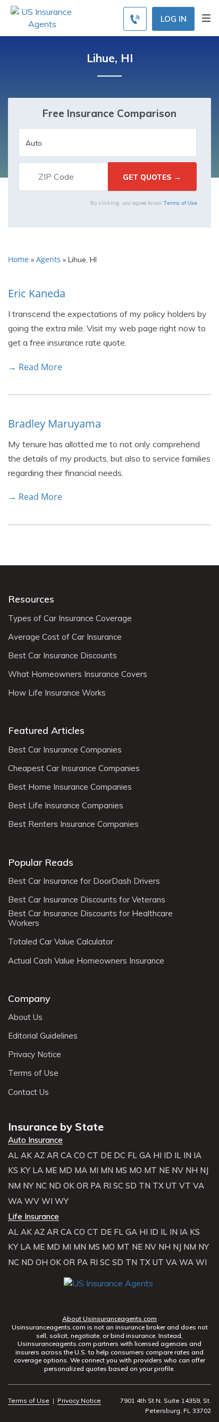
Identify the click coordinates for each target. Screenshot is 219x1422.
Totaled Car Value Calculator (60, 942)
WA (15, 1201)
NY (28, 1186)
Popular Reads (40, 862)
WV (31, 1201)
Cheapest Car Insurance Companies (74, 768)
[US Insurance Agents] (42, 17)
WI (47, 1201)
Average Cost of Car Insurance (65, 637)
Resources (31, 599)
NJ (204, 1170)
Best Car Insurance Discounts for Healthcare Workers (90, 918)
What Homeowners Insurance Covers (77, 674)
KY (25, 1170)
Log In (174, 19)
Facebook (73, 1298)
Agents (48, 259)
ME (51, 1170)
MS (121, 1170)
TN (144, 1186)
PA (95, 1186)
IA (197, 1155)
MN (106, 1170)
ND (55, 1186)
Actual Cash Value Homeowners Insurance (86, 961)
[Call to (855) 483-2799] (135, 19)
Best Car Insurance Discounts (62, 655)
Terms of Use (180, 202)
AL (13, 1155)
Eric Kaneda (36, 293)
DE (106, 1155)
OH (42, 1262)
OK (68, 1186)
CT (92, 1155)
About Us (25, 1017)
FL (132, 1155)
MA (80, 1170)
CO (79, 1155)
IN (187, 1155)
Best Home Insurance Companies (70, 787)
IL (177, 1155)
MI (93, 1170)
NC (41, 1186)
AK (26, 1155)
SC (118, 1186)
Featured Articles (46, 730)
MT (150, 1170)
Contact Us (28, 1092)
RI (107, 1186)
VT (185, 1186)
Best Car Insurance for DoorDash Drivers (84, 881)
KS (13, 1170)
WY (62, 1201)
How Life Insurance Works (57, 693)
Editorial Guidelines (43, 1036)
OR (82, 1186)
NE (164, 1170)
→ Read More (35, 367)
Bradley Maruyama (54, 423)
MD (65, 1170)
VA (198, 1186)
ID (168, 1155)
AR (52, 1155)
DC (119, 1155)
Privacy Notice (34, 1054)
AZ (39, 1155)
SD (131, 1186)
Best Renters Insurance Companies (73, 824)
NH (192, 1170)
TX (158, 1186)
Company (29, 998)
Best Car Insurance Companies (65, 750)
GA (145, 1155)
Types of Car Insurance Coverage (70, 618)
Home (18, 259)
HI (157, 1155)
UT (171, 1186)
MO (135, 1170)
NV (177, 1170)
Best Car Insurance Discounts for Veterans (86, 900)
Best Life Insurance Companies (65, 805)
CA (66, 1155)
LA (37, 1170)
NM (14, 1186)
